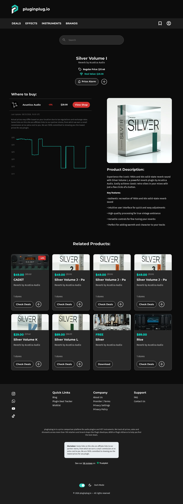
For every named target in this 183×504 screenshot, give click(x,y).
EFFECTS (31, 23)
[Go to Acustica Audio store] (15, 104)
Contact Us (139, 401)
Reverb (82, 62)
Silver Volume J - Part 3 (154, 279)
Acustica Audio (97, 62)
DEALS (16, 23)
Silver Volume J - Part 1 (113, 279)
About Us (98, 397)
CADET (19, 279)
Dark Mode (96, 485)
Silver (100, 339)
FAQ (136, 397)
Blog (54, 397)
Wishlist (56, 405)
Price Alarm (87, 82)
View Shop (81, 104)
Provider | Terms (101, 401)
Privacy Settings (101, 405)
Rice (140, 339)
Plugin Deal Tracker (62, 401)
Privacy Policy (100, 409)
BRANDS (71, 23)
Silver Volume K (25, 339)
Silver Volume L (66, 339)
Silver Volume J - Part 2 (72, 279)
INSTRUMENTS (51, 23)
